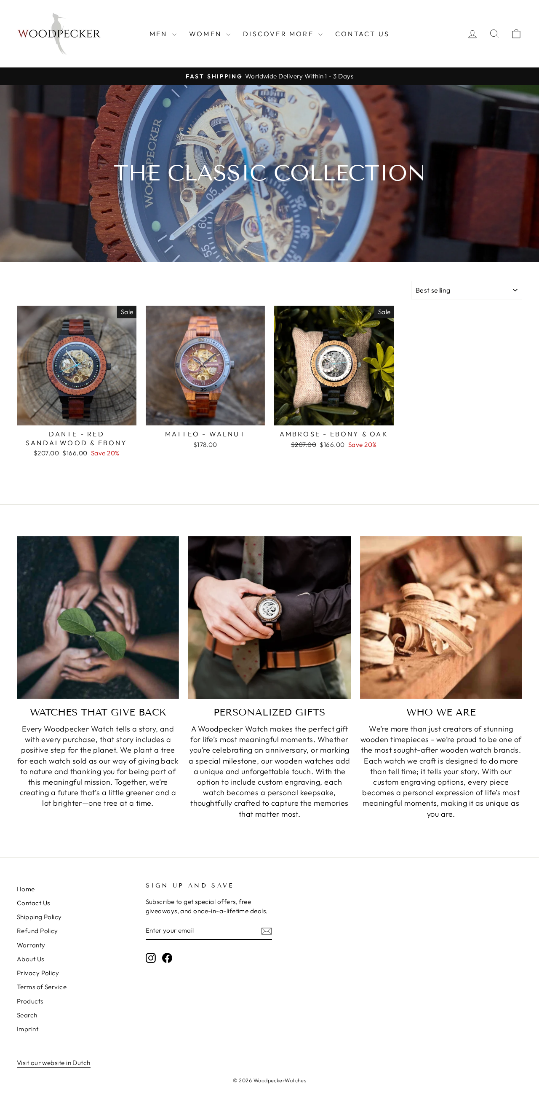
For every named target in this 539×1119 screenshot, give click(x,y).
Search (27, 1015)
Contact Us (362, 34)
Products (30, 1001)
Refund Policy (37, 931)
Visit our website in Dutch (54, 1063)
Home (26, 889)
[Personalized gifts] (269, 617)
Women (206, 34)
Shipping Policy (39, 917)
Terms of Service (42, 987)
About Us (30, 959)
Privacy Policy (38, 973)
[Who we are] (441, 617)
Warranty (31, 945)
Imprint (27, 1029)
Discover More (279, 34)
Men (159, 34)
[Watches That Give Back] (98, 617)
